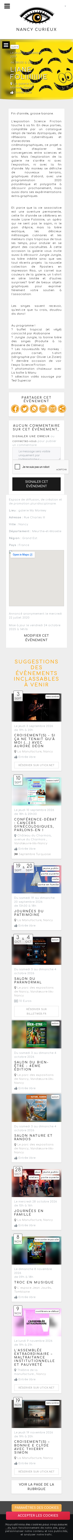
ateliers (34, 1177)
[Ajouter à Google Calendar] (43, 409)
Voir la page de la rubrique (36, 1487)
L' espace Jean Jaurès (33, 1287)
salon (55, 940)
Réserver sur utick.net (37, 765)
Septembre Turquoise (34, 854)
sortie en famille (48, 884)
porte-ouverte (50, 874)
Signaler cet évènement (36, 484)
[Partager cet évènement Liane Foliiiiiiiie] (62, 409)
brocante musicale (47, 1239)
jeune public (51, 868)
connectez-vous (24, 441)
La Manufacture (29, 751)
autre (14, 47)
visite (55, 879)
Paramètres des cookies (37, 1508)
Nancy (28, 87)
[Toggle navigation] (7, 6)
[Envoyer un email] (52, 409)
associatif (53, 780)
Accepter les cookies (38, 1515)
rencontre (52, 696)
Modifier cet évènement (36, 638)
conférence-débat (47, 1311)
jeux (37, 1172)
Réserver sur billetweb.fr (36, 1011)
